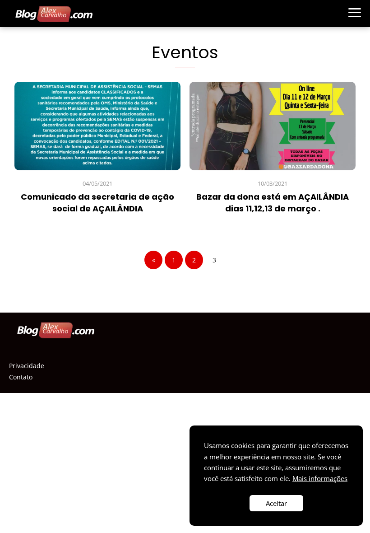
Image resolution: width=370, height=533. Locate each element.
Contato (20, 377)
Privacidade (26, 365)
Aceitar (276, 503)
